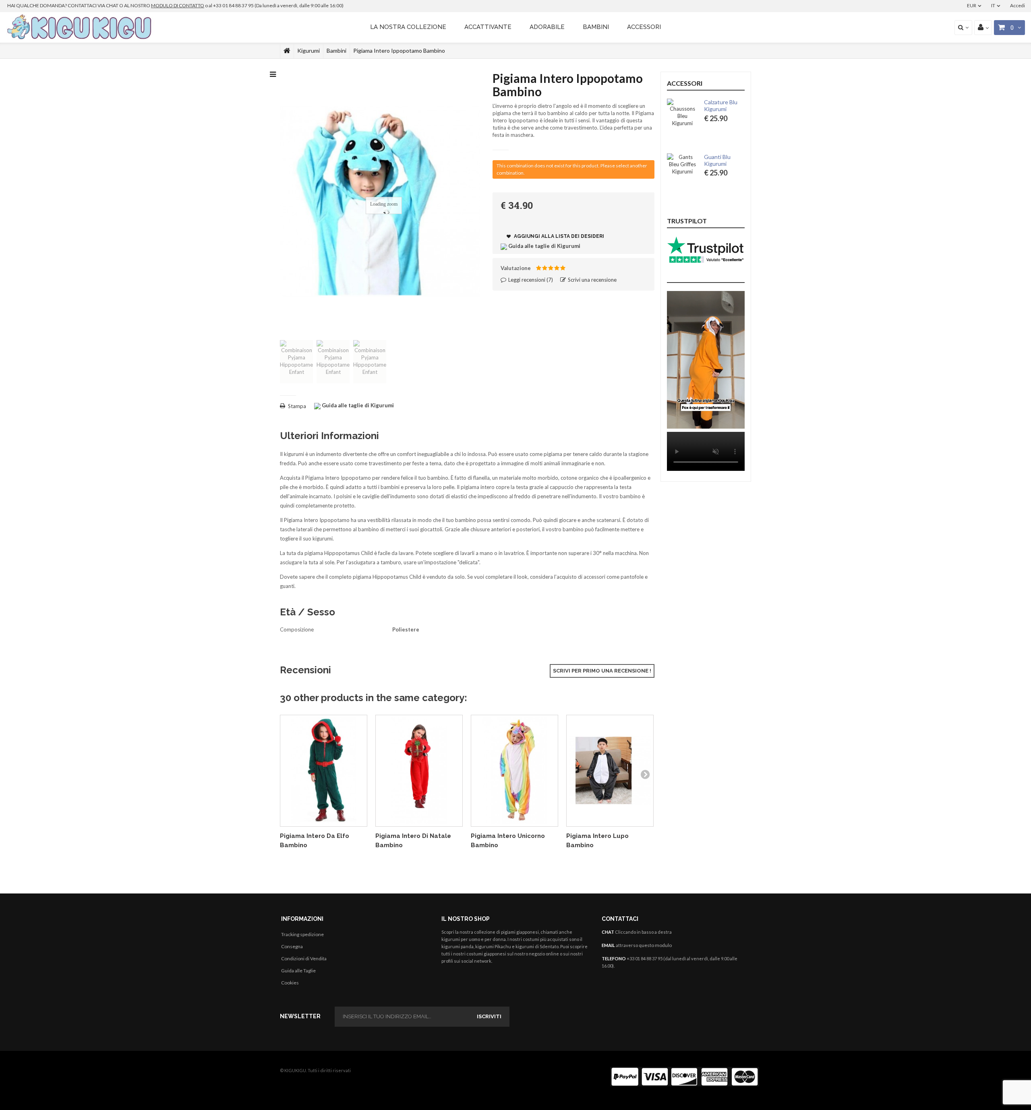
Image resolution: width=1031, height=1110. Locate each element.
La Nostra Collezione (408, 27)
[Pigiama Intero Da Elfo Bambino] (323, 771)
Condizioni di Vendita (304, 958)
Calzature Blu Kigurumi (720, 105)
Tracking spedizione (302, 934)
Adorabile (547, 27)
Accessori (644, 27)
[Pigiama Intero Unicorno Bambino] (514, 771)
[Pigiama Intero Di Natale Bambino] (419, 771)
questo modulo (655, 945)
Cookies (290, 983)
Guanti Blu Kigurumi (717, 160)
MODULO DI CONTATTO (177, 5)
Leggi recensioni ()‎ (530, 279)
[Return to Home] (287, 51)
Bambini (596, 27)
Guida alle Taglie (298, 971)
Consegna (292, 946)
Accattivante (487, 27)
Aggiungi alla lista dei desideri (558, 236)
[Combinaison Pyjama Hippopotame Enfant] (296, 361)
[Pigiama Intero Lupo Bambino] (610, 771)
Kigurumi (308, 50)
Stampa (297, 406)
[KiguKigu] (80, 27)
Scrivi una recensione (592, 279)
